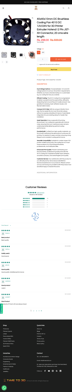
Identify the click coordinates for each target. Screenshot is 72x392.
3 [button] (36, 311)
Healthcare (6, 369)
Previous (3, 32)
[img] (5, 230)
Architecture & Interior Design (11, 356)
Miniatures (6, 328)
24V (43, 52)
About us (39, 328)
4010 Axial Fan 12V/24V (53, 79)
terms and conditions (53, 64)
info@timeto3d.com (45, 360)
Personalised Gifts (8, 336)
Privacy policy (41, 341)
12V (39, 52)
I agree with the (49, 64)
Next (32, 32)
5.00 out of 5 (40, 192)
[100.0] (35, 216)
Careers (39, 336)
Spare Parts (6, 346)
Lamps (5, 333)
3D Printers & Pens (8, 343)
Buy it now (54, 69)
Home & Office (7, 338)
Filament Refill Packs (8, 341)
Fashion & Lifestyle (8, 366)
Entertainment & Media (9, 364)
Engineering (6, 361)
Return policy (40, 343)
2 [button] (33, 311)
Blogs (38, 331)
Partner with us (41, 333)
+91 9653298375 (44, 356)
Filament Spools (7, 331)
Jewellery (5, 371)
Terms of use (40, 338)
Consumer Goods (8, 359)
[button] (26, 198)
